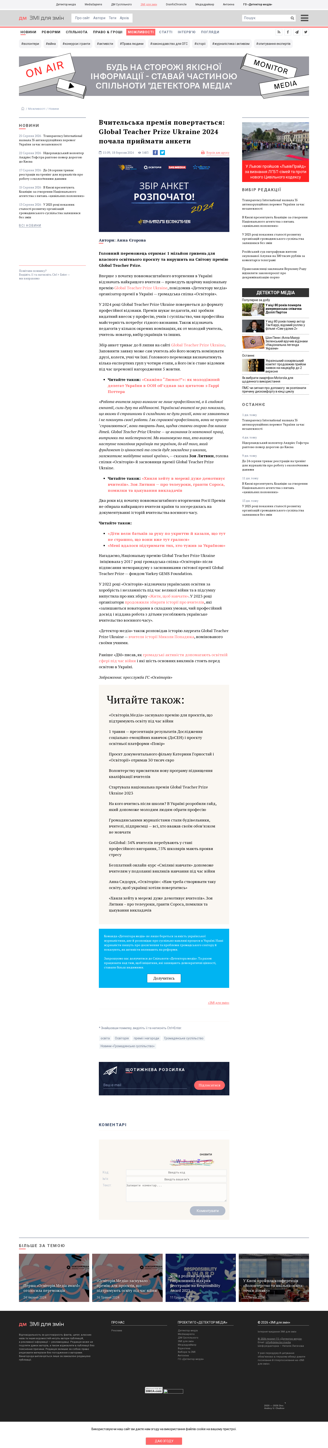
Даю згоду (164, 1441)
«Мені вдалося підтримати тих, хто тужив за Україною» (166, 545)
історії (201, 44)
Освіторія (122, 1038)
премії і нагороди (146, 1038)
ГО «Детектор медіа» (257, 4)
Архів (124, 18)
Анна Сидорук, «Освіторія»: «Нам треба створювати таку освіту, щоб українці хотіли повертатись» (162, 884)
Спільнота (77, 32)
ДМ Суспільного (121, 4)
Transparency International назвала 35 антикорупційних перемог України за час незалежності (50, 140)
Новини (28, 32)
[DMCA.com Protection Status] (154, 1392)
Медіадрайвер (204, 4)
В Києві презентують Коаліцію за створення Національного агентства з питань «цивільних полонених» (52, 191)
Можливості (141, 32)
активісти (106, 44)
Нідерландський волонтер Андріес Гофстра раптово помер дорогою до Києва (51, 157)
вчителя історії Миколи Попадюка (161, 636)
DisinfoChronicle (176, 4)
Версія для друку (217, 153)
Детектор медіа (66, 4)
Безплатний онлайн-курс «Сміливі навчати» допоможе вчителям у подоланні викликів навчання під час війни (162, 868)
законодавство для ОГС (170, 44)
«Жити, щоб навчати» (168, 596)
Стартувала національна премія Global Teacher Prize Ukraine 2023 (158, 790)
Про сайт (82, 18)
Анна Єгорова (131, 240)
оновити (206, 1154)
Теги (112, 18)
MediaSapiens (93, 4)
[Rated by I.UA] (173, 1392)
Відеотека (184, 1348)
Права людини (132, 44)
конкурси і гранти (77, 44)
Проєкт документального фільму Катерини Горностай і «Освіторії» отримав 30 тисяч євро (161, 757)
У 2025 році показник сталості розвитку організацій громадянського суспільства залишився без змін (50, 210)
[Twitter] (162, 152)
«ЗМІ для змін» (218, 1003)
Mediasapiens (186, 1334)
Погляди (210, 32)
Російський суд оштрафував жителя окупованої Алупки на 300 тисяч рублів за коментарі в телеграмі (273, 255)
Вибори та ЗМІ (186, 1352)
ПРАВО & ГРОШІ (107, 32)
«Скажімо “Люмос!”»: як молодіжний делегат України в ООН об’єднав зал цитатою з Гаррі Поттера (164, 385)
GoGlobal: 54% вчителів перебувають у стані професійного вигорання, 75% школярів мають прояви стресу (161, 848)
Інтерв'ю (187, 32)
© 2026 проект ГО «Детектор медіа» (280, 1338)
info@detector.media (278, 1342)
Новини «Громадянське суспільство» (128, 1046)
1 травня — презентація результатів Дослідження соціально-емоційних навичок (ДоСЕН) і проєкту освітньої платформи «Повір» (156, 737)
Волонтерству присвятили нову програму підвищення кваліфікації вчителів (161, 773)
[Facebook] (155, 152)
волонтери (31, 44)
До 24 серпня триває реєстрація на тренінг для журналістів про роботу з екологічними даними (51, 174)
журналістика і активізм (231, 44)
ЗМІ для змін (149, 4)
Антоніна (228, 4)
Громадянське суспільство (183, 1038)
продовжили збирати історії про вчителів (164, 602)
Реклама (116, 1330)
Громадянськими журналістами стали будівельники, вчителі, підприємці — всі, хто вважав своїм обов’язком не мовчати (162, 826)
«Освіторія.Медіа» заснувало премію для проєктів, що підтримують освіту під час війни (160, 718)
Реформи (51, 32)
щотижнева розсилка (155, 1069)
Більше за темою (42, 1245)
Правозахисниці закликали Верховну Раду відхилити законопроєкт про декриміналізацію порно (274, 273)
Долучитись (164, 978)
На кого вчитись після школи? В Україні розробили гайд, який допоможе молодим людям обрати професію (162, 806)
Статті (165, 32)
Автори (99, 18)
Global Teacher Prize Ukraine (141, 287)
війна (52, 44)
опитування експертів (274, 44)
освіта (105, 1038)
